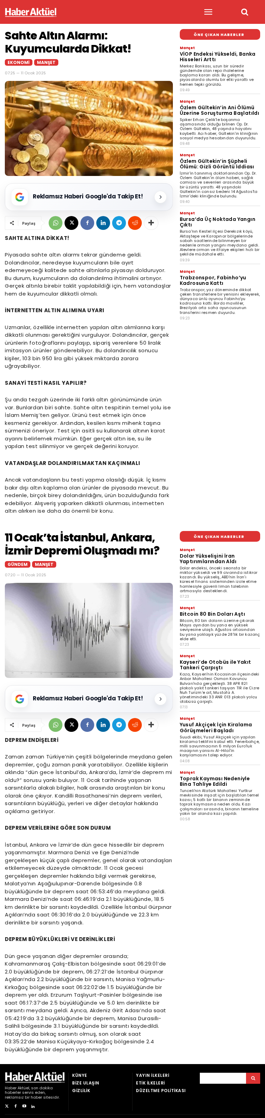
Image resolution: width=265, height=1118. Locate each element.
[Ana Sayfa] (31, 12)
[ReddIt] (135, 223)
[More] (151, 223)
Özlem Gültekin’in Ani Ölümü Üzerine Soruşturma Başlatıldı (219, 110)
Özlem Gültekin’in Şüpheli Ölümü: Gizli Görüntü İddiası (217, 164)
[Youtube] (24, 1106)
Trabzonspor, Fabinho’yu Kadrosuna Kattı (213, 280)
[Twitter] (6, 1106)
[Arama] (253, 1078)
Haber (11, 1088)
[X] (71, 223)
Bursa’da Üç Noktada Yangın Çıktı (217, 222)
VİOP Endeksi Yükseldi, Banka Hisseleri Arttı (218, 56)
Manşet (46, 62)
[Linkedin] (103, 223)
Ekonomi (19, 62)
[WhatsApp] (55, 223)
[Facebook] (87, 223)
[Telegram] (119, 223)
